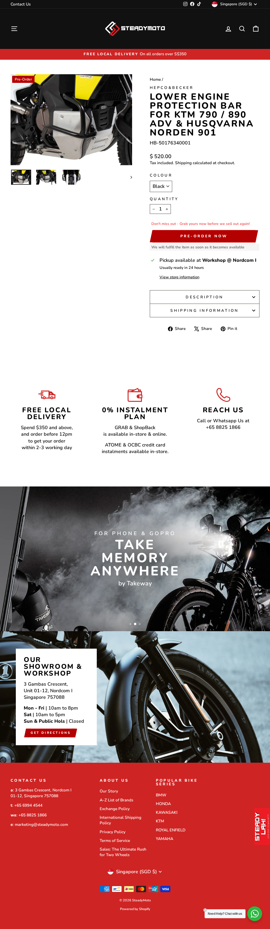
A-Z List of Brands (116, 800)
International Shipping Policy (120, 820)
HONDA (163, 803)
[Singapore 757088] (135, 697)
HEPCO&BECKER (172, 87)
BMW (161, 795)
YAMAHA (164, 838)
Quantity (164, 199)
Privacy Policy (113, 832)
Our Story (109, 791)
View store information (179, 277)
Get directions (51, 733)
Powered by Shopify (135, 909)
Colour (161, 175)
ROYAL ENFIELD (170, 830)
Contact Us (21, 4)
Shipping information (204, 310)
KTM (160, 821)
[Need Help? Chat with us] (254, 913)
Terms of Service (115, 840)
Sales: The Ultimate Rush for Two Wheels (123, 852)
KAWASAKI (166, 812)
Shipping (183, 162)
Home (155, 79)
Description (205, 297)
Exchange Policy (115, 808)
